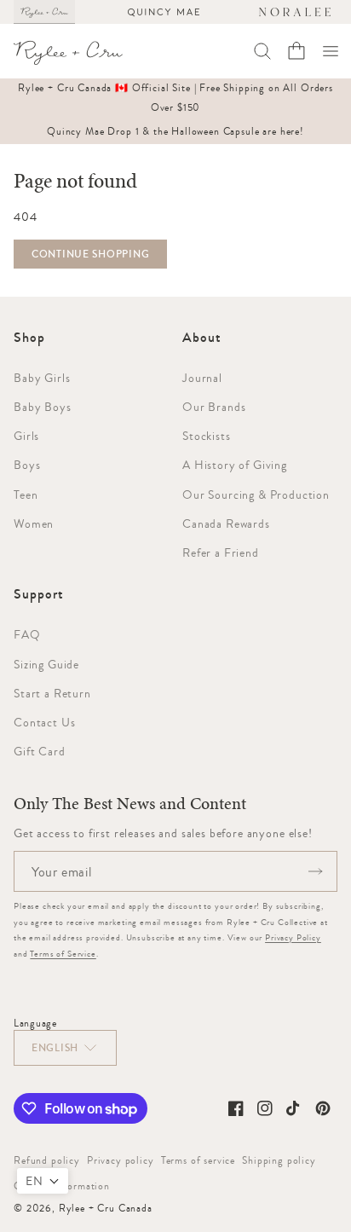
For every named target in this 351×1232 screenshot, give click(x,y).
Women (34, 523)
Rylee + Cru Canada (105, 1208)
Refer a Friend (220, 552)
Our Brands (213, 407)
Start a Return (52, 693)
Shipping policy (279, 1160)
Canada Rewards (226, 523)
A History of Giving (234, 465)
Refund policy (47, 1160)
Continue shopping (90, 254)
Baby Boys (43, 407)
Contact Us (44, 722)
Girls (26, 436)
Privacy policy (120, 1160)
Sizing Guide (46, 664)
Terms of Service (62, 953)
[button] (330, 51)
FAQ (27, 634)
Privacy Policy (293, 937)
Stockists (206, 436)
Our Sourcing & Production (256, 494)
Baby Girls (42, 378)
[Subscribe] (315, 871)
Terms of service (198, 1160)
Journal (202, 378)
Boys (27, 465)
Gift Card (40, 751)
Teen (25, 494)
